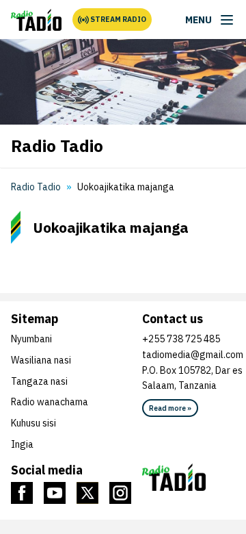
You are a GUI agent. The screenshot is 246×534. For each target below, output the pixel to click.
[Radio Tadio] (36, 20)
